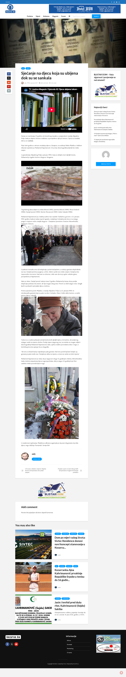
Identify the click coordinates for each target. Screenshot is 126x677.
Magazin (55, 16)
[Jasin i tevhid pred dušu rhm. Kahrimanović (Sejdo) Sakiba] (33, 609)
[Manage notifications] (121, 672)
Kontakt (8, 2)
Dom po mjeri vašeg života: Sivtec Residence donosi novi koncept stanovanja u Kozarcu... (70, 542)
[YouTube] (16, 644)
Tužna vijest (66, 598)
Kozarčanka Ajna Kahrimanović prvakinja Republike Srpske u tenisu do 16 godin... (69, 575)
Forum (63, 16)
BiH (23, 68)
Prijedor (81, 533)
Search (96, 16)
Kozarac (58, 533)
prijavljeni (32, 512)
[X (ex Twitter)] (12, 644)
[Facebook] (7, 644)
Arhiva (69, 640)
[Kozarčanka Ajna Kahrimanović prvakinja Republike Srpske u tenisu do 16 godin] (33, 577)
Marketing (73, 533)
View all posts (36, 459)
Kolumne (46, 16)
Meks (64, 664)
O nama (69, 652)
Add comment (44, 83)
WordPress (76, 664)
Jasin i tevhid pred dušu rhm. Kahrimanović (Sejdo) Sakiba (70, 606)
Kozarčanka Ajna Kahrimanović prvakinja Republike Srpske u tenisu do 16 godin (105, 121)
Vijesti (38, 16)
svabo (59, 555)
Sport (75, 566)
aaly (25, 83)
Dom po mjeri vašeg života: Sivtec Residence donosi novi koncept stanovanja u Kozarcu (104, 113)
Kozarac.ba (65, 533)
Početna (30, 16)
